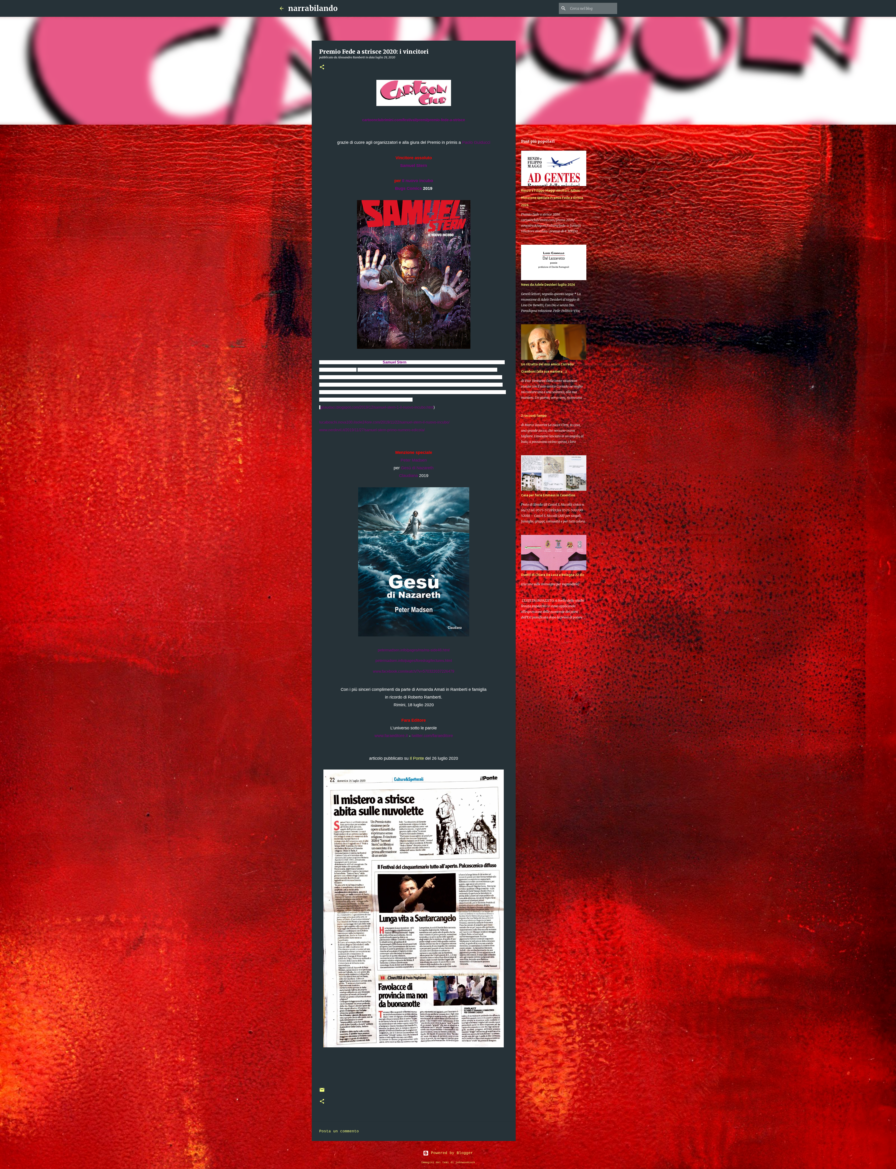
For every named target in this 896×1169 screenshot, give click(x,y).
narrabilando (313, 8)
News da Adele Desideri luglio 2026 (548, 284)
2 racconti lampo (534, 415)
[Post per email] (322, 1092)
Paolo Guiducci (476, 142)
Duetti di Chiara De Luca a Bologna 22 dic (552, 575)
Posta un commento (339, 1131)
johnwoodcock (465, 1162)
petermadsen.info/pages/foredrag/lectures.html (413, 661)
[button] (322, 67)
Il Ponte (417, 758)
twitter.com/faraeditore (432, 735)
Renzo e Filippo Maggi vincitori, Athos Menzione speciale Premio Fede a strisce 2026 (552, 198)
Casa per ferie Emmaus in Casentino (548, 495)
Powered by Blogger (451, 1153)
